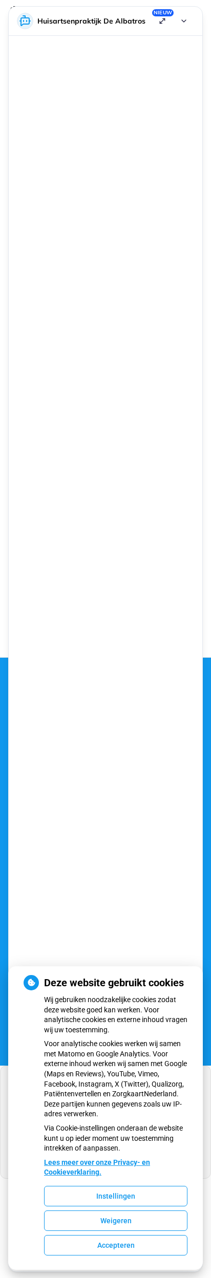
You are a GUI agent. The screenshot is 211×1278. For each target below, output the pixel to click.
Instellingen (115, 1196)
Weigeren (116, 1221)
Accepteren (116, 1245)
